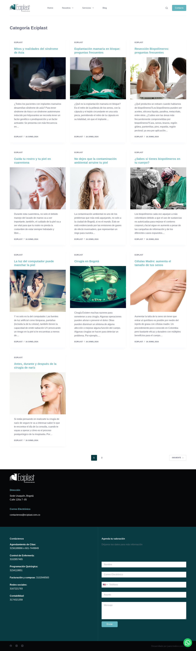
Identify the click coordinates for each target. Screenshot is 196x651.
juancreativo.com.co (176, 646)
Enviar (110, 624)
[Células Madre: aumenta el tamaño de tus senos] (158, 291)
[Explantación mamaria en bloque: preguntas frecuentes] (98, 78)
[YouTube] (22, 646)
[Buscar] (167, 8)
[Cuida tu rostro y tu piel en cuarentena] (38, 188)
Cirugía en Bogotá (86, 261)
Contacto (179, 8)
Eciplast (18, 42)
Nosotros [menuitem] (66, 8)
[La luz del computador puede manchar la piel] (38, 291)
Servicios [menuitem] (86, 8)
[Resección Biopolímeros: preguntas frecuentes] (158, 78)
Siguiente (176, 458)
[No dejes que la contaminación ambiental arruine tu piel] (98, 188)
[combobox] (105, 584)
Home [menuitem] (50, 8)
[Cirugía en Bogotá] (98, 287)
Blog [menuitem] (105, 8)
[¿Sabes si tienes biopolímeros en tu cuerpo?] (158, 188)
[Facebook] (11, 646)
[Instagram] (16, 646)
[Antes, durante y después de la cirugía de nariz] (38, 393)
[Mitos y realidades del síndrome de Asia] (38, 78)
